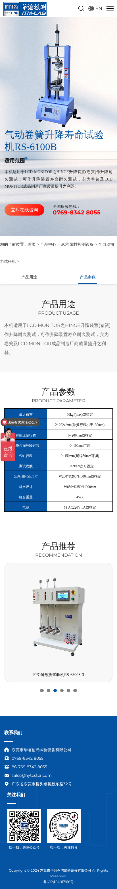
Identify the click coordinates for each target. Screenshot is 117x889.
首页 (32, 244)
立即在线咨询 (24, 209)
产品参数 (88, 277)
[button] (41, 690)
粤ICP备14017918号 (58, 882)
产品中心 (48, 244)
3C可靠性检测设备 (77, 244)
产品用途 (29, 277)
